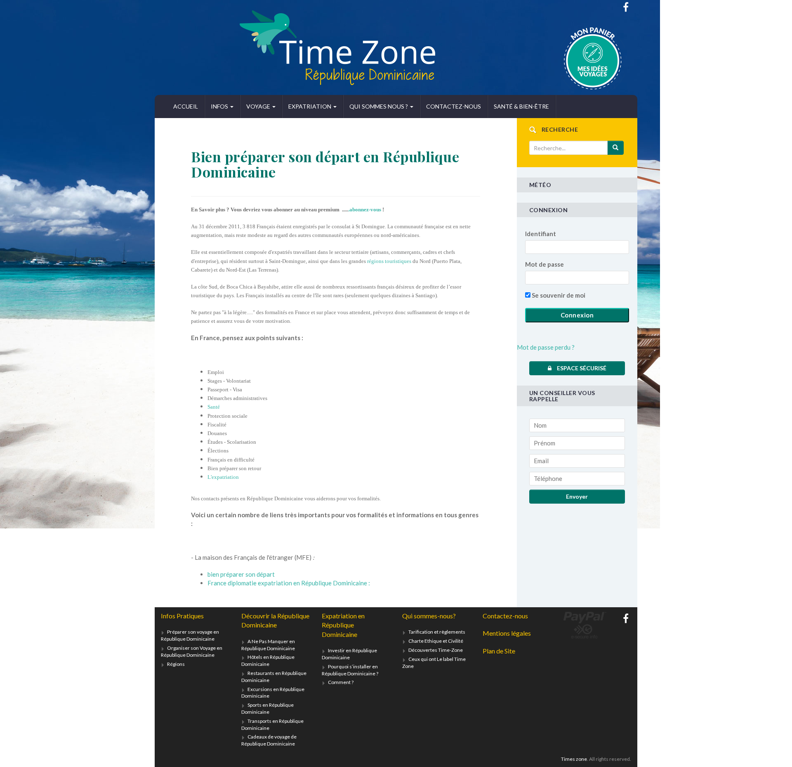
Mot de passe (544, 264)
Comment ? (341, 682)
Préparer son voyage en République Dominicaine (190, 635)
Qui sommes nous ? (379, 106)
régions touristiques (389, 261)
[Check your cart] (572, 58)
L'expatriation (223, 477)
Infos (220, 106)
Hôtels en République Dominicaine (268, 660)
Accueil (185, 106)
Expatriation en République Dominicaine (343, 625)
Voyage (258, 106)
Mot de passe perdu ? (546, 347)
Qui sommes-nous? (429, 616)
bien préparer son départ (241, 574)
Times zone (574, 759)
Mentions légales (507, 633)
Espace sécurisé (581, 368)
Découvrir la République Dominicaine (275, 620)
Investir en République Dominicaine (349, 653)
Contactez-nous (453, 106)
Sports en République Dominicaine (267, 708)
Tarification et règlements (436, 632)
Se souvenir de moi (557, 295)
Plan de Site (499, 651)
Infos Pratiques (182, 616)
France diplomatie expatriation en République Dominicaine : (288, 583)
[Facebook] (626, 7)
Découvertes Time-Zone (435, 650)
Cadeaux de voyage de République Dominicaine (269, 740)
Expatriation (310, 106)
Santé (213, 407)
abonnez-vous (365, 209)
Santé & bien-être (521, 106)
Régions (176, 664)
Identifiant (540, 233)
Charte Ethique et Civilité (435, 641)
